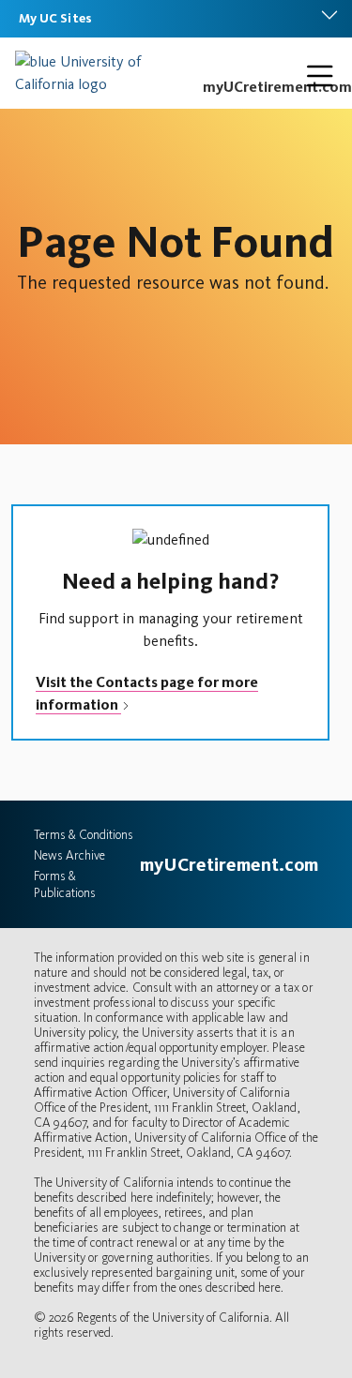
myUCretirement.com (277, 87)
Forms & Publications (65, 884)
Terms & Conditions (83, 835)
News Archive (69, 855)
